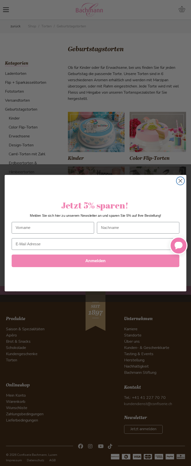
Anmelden (95, 260)
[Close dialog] (180, 181)
